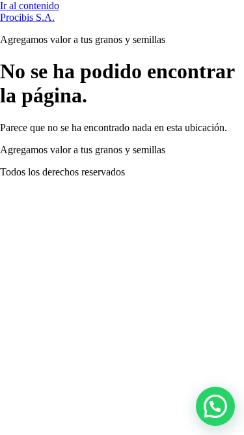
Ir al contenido (29, 5)
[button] (215, 406)
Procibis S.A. (27, 17)
